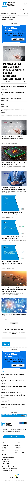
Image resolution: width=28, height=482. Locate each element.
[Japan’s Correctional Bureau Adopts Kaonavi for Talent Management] (14, 203)
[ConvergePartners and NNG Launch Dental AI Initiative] (14, 305)
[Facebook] (20, 423)
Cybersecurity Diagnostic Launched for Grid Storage (14, 115)
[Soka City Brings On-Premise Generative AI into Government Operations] (14, 227)
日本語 (23, 9)
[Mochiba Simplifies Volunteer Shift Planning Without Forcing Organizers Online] (14, 252)
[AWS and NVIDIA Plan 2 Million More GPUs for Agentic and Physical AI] (14, 153)
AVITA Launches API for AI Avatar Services (11, 98)
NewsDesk (4, 112)
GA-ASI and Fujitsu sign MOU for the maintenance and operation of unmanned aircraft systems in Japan (13, 289)
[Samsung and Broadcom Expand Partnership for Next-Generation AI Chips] (14, 178)
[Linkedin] (23, 423)
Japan (3, 371)
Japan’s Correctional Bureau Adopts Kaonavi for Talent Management (11, 213)
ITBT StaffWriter (7, 81)
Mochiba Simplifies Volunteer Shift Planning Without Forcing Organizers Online (12, 263)
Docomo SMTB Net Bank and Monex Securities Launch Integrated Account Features (13, 71)
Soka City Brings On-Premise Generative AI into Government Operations (13, 237)
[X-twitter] (25, 423)
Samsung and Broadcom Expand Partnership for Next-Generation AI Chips (13, 188)
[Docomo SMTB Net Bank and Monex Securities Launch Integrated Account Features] (14, 53)
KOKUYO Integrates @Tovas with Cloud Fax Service (14, 399)
